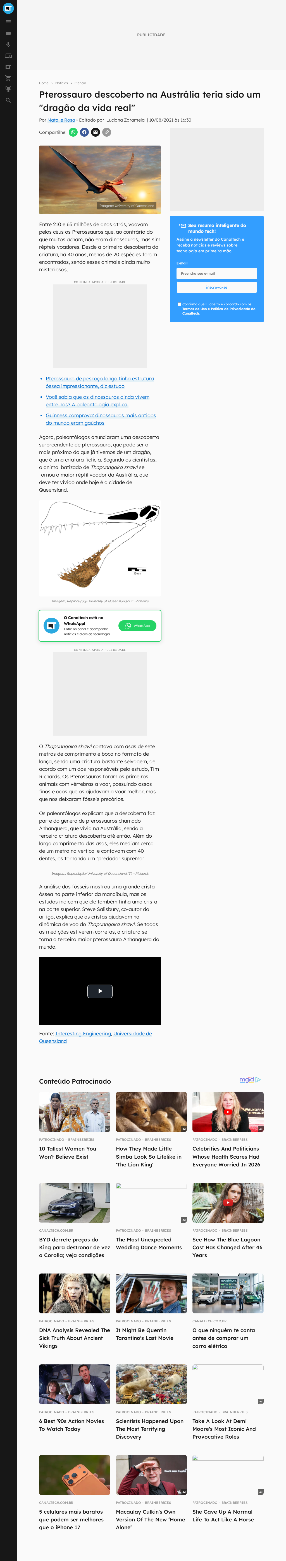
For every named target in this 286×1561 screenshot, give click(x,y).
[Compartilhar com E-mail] (95, 132)
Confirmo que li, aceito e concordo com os (218, 309)
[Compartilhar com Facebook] (84, 132)
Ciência (80, 83)
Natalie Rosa (61, 120)
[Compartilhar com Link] (106, 132)
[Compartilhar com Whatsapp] (73, 132)
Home (44, 83)
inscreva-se (216, 287)
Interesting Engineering (83, 1033)
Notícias (61, 83)
